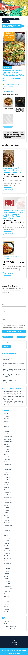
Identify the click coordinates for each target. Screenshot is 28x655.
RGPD (15, 640)
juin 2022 (6, 540)
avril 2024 (6, 485)
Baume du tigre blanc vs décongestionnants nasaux (10, 381)
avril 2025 (6, 454)
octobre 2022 (7, 530)
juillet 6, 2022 (10, 261)
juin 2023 (6, 510)
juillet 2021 (7, 568)
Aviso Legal (15, 642)
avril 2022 (6, 545)
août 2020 (6, 596)
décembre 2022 (8, 525)
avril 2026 (6, 424)
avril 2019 (6, 611)
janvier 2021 (7, 583)
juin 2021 (6, 571)
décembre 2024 (8, 464)
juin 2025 (6, 449)
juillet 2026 (7, 416)
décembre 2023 (8, 495)
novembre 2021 (8, 558)
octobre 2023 (7, 500)
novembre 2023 (8, 497)
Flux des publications (9, 624)
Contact (15, 644)
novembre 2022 (8, 528)
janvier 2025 (7, 462)
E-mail (3, 311)
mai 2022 (6, 543)
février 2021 (7, 581)
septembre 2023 (8, 502)
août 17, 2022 (8, 78)
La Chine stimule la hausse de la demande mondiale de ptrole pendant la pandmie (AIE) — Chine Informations (14, 214)
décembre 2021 (8, 556)
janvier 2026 (7, 431)
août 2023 (6, 505)
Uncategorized (5, 21)
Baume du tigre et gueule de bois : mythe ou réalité (13, 375)
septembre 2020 (8, 594)
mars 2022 (6, 548)
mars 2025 (6, 457)
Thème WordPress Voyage (9, 650)
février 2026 (7, 429)
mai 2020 (6, 604)
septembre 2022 (8, 533)
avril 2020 (6, 606)
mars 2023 (6, 517)
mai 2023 (6, 512)
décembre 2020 (8, 586)
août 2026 (6, 413)
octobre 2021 (7, 561)
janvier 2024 (7, 492)
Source (4, 91)
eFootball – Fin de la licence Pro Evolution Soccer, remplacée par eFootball (13, 403)
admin (6, 80)
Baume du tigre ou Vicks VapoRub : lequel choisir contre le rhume (14, 369)
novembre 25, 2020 (11, 220)
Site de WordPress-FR (9, 629)
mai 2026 (6, 421)
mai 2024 (6, 482)
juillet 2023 (7, 507)
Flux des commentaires (10, 626)
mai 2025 (6, 452)
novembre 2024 (8, 467)
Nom (3, 304)
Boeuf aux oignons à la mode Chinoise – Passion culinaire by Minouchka (12, 170)
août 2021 (6, 566)
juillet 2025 (7, 446)
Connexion (6, 621)
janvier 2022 (7, 553)
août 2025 (6, 444)
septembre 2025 (8, 441)
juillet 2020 (7, 599)
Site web (4, 319)
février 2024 (7, 490)
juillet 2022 (7, 538)
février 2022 (7, 551)
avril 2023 (6, 515)
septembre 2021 (8, 563)
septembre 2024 (8, 472)
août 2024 (6, 474)
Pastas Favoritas (17, 391)
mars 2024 (6, 487)
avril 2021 (6, 576)
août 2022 (6, 535)
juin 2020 (6, 601)
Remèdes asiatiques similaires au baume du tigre (13, 364)
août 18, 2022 (10, 175)
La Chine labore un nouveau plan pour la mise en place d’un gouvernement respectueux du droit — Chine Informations (13, 397)
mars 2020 (6, 609)
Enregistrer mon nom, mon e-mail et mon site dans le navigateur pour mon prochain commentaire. (13, 326)
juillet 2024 (7, 477)
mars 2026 (6, 426)
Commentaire (5, 292)
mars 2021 (6, 578)
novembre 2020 (8, 589)
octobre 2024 (7, 469)
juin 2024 (6, 479)
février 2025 (7, 459)
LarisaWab (7, 391)
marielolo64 (10, 91)
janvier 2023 (7, 523)
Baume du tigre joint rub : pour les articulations (12, 358)
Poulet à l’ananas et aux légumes (12, 258)
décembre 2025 (8, 434)
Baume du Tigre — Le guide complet (8, 7)
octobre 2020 (7, 591)
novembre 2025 (8, 436)
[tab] (25, 7)
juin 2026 (6, 419)
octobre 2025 (7, 439)
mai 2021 (6, 573)
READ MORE (9, 189)
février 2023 (7, 520)
